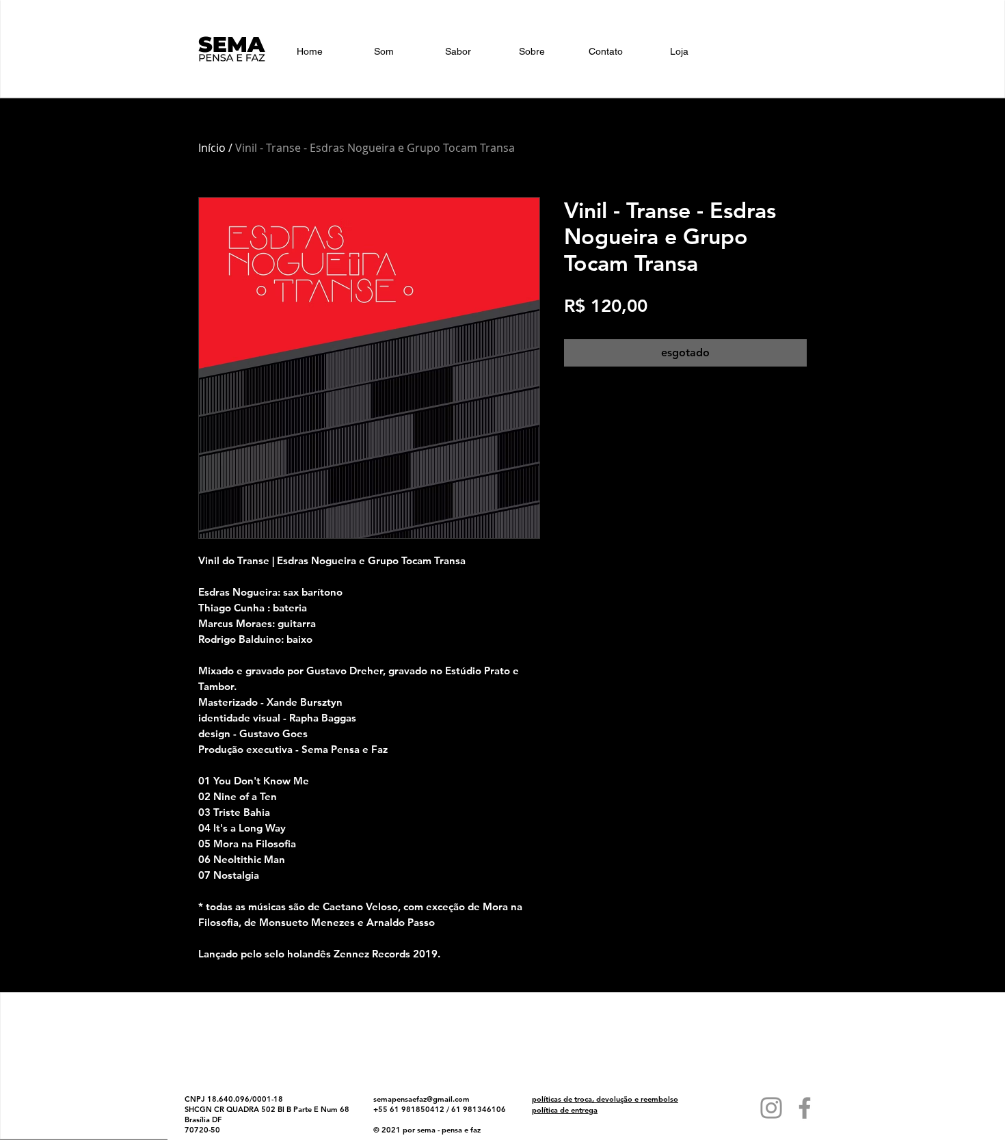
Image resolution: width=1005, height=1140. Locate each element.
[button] (820, 53)
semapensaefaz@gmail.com (421, 1099)
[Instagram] (771, 1107)
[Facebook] (804, 1107)
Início (212, 147)
